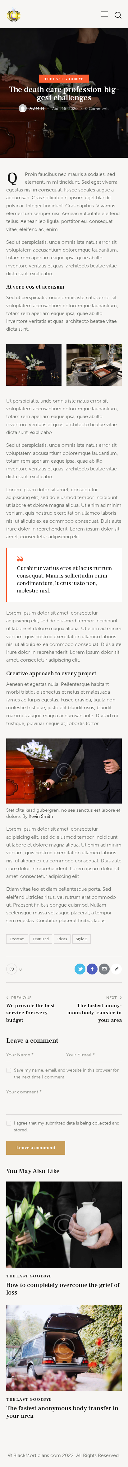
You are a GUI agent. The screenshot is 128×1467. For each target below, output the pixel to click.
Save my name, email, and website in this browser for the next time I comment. (66, 1074)
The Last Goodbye (64, 78)
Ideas (62, 938)
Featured (41, 938)
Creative (17, 938)
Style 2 (81, 938)
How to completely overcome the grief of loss (63, 1288)
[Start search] (118, 15)
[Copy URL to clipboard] (116, 969)
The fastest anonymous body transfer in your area (62, 1412)
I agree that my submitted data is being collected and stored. (66, 1126)
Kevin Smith (41, 816)
